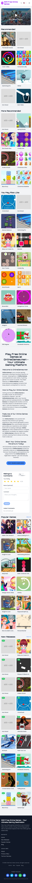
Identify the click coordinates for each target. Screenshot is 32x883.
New (14, 865)
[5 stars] (18, 481)
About (3, 851)
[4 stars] (14, 481)
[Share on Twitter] (11, 875)
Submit (7, 503)
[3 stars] (11, 481)
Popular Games (5, 842)
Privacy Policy (5, 854)
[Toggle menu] (29, 2)
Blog (2, 844)
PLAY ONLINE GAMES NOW (16, 463)
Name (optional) (8, 485)
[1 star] (5, 481)
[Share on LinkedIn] (16, 875)
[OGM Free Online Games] (2, 3)
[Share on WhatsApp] (20, 875)
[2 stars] (8, 481)
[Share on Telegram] (24, 875)
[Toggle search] (21, 3)
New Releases (5, 840)
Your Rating (7, 479)
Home (3, 837)
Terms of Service (6, 856)
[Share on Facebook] (7, 875)
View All (28, 517)
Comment (6, 492)
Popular (18, 865)
